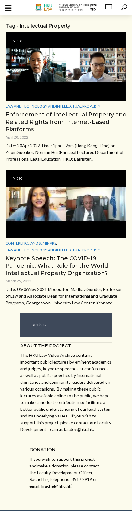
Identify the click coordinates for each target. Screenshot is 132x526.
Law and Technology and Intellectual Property (53, 106)
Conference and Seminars (31, 243)
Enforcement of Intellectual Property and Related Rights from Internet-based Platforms (66, 122)
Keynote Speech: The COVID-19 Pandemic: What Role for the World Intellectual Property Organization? (57, 265)
